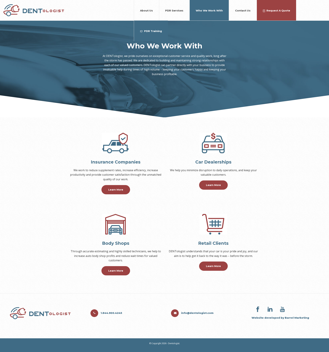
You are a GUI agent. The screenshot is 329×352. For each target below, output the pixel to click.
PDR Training (153, 31)
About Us (146, 10)
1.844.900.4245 (111, 312)
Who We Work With (209, 10)
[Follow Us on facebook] (257, 309)
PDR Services (174, 10)
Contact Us (243, 10)
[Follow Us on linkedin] (270, 309)
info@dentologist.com (197, 312)
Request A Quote (278, 10)
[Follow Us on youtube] (282, 309)
